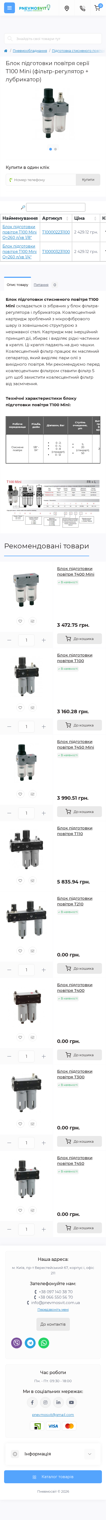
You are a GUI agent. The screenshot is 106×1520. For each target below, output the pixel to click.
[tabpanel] (53, 113)
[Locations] (66, 8)
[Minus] (9, 640)
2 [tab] (55, 149)
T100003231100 (56, 251)
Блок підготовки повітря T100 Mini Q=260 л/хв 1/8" (19, 232)
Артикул (52, 218)
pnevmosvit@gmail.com (53, 1415)
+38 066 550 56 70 (55, 1297)
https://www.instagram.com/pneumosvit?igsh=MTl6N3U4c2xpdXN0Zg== (45, 1402)
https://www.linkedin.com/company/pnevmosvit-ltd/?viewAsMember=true (58, 1402)
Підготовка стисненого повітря (78, 51)
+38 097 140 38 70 (56, 1291)
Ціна (79, 218)
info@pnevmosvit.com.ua (55, 1302)
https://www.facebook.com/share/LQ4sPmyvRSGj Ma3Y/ (32, 1402)
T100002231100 (56, 232)
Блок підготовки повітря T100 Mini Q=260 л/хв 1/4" (19, 251)
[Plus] (44, 640)
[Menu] (9, 7)
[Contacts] (82, 8)
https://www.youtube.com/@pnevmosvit (71, 1402)
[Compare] (33, 621)
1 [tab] (50, 149)
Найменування (20, 218)
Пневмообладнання (30, 51)
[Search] (10, 38)
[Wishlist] (20, 621)
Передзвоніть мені (53, 1310)
